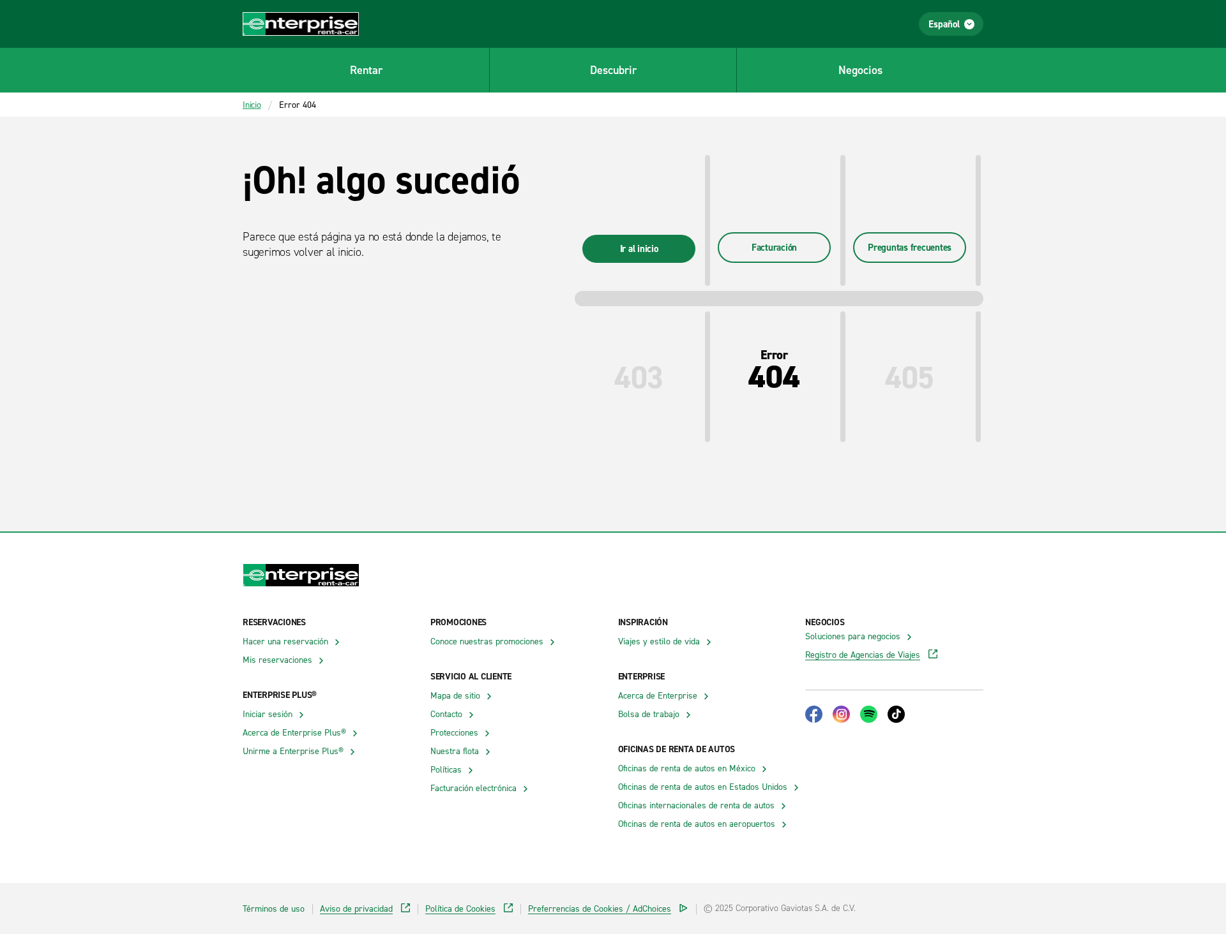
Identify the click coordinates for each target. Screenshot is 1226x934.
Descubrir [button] (613, 70)
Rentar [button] (366, 70)
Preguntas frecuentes (909, 247)
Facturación (774, 247)
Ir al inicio (639, 248)
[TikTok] (896, 714)
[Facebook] (813, 714)
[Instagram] (841, 714)
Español (944, 24)
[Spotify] (868, 714)
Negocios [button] (860, 70)
